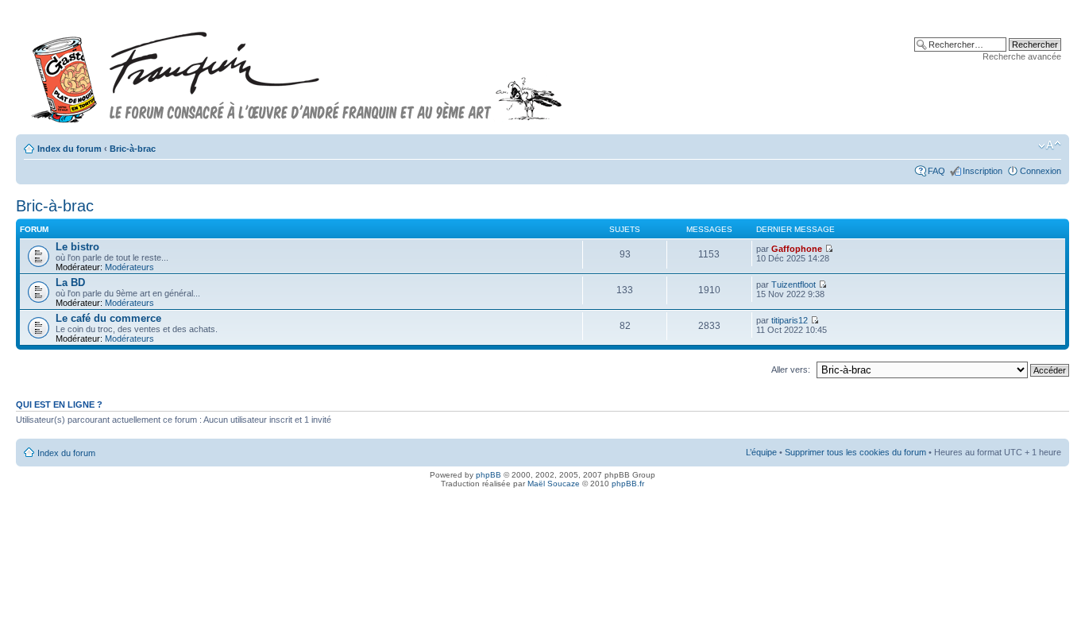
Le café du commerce (108, 318)
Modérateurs (129, 267)
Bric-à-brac (133, 148)
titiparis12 (789, 320)
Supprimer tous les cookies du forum (855, 452)
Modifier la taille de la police (1049, 145)
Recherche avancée (1022, 56)
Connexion (1040, 171)
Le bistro (77, 247)
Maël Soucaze (553, 483)
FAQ (936, 171)
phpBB (488, 474)
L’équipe (761, 452)
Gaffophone (796, 248)
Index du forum (69, 148)
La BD (70, 282)
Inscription (982, 171)
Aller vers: (790, 369)
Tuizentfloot (793, 284)
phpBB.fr (628, 483)
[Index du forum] (297, 70)
